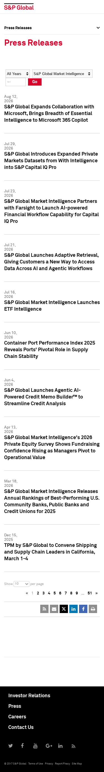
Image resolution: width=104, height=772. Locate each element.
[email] (54, 609)
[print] (93, 609)
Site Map (77, 764)
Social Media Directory (24, 73)
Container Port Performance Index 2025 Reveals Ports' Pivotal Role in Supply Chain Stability (49, 350)
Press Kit (12, 85)
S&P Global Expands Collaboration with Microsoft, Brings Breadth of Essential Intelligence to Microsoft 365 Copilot (49, 113)
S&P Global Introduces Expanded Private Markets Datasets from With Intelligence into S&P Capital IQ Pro (51, 161)
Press (14, 706)
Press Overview (18, 36)
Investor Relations (29, 695)
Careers (17, 716)
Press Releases (18, 48)
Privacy (49, 764)
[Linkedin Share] (73, 609)
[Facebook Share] (83, 609)
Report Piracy (62, 764)
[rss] (44, 609)
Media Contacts (18, 61)
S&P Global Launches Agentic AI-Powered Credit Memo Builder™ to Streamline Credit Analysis (43, 397)
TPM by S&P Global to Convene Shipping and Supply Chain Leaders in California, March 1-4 (50, 552)
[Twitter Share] (64, 609)
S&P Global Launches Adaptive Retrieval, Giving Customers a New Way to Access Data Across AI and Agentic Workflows (51, 262)
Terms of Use (35, 764)
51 (90, 593)
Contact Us (21, 727)
